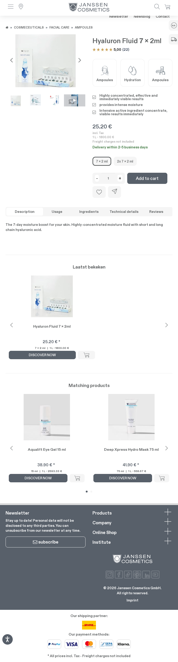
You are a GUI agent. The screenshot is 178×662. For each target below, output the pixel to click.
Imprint (132, 600)
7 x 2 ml (102, 161)
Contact (163, 16)
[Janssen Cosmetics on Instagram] (110, 575)
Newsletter (118, 16)
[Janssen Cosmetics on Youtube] (155, 575)
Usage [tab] (57, 211)
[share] (114, 192)
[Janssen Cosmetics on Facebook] (119, 575)
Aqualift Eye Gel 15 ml (47, 449)
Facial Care (59, 27)
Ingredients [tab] (89, 211)
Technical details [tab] (124, 211)
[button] (11, 7)
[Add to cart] (86, 355)
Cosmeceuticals (29, 27)
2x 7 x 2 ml (125, 161)
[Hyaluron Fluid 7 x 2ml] (46, 64)
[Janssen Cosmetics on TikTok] (128, 575)
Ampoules (84, 27)
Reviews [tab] (156, 211)
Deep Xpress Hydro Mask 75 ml (131, 449)
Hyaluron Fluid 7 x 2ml (52, 326)
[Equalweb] (7, 643)
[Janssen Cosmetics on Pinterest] (137, 575)
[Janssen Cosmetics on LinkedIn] (146, 575)
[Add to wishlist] (99, 192)
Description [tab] (25, 211)
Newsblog (142, 16)
